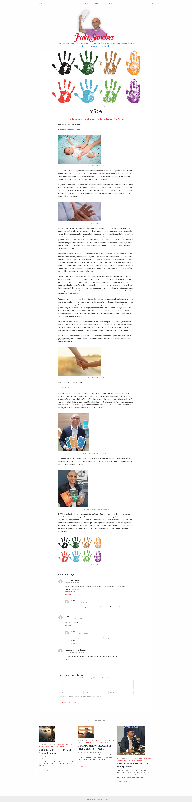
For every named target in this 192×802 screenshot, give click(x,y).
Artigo (80, 119)
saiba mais (46, 770)
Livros (97, 3)
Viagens (62, 746)
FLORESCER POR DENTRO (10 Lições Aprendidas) (134, 765)
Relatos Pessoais (118, 119)
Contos (84, 119)
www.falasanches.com (71, 130)
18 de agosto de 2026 (47, 744)
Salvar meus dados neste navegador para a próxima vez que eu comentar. (80, 696)
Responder (68, 595)
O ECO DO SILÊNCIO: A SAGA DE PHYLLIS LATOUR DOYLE (95, 747)
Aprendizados (72, 119)
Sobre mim (84, 3)
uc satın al (69, 616)
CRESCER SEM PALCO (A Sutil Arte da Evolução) (55, 751)
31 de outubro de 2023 (96, 106)
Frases (96, 119)
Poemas (109, 119)
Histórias (103, 119)
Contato (108, 3)
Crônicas (91, 119)
